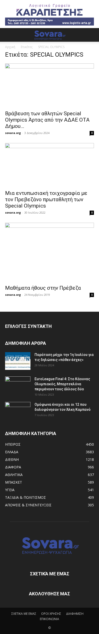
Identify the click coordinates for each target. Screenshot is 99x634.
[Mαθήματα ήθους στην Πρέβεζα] (49, 252)
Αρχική (10, 47)
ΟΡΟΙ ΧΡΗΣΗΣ (51, 614)
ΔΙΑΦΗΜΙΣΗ (75, 614)
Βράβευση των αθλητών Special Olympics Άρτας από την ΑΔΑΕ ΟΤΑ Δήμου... (47, 119)
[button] (9, 35)
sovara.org (13, 133)
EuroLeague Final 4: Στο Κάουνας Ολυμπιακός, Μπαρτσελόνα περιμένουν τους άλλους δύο (62, 384)
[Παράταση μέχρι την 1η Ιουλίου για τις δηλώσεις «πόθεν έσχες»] (17, 361)
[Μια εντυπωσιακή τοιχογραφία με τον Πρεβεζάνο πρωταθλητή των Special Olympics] (49, 165)
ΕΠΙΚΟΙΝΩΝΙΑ (49, 619)
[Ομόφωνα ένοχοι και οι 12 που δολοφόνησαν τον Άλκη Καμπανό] (17, 411)
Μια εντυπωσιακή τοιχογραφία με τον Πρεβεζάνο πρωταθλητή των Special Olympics (46, 199)
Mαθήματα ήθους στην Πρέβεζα (43, 288)
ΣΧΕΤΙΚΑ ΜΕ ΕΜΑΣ (23, 614)
